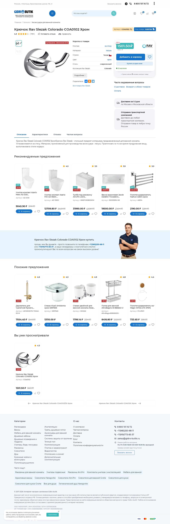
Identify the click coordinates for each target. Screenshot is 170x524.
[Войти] (135, 13)
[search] (113, 13)
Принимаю (52, 515)
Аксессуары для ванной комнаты (56, 434)
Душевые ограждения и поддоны (25, 440)
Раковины (19, 448)
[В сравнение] (35, 211)
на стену (108, 46)
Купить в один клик (134, 63)
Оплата (117, 91)
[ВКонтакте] (86, 81)
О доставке (119, 87)
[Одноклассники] (89, 81)
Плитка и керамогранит (56, 448)
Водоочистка (50, 451)
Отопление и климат (54, 454)
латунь (108, 50)
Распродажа (20, 427)
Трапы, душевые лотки (55, 430)
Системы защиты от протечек (58, 438)
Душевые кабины (22, 436)
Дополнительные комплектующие (53, 458)
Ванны (17, 430)
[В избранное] (149, 57)
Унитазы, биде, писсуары (25, 445)
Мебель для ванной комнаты (27, 433)
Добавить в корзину (131, 57)
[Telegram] (93, 81)
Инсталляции (51, 427)
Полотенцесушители (24, 463)
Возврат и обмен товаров (138, 87)
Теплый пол (50, 442)
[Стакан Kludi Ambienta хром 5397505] (56, 291)
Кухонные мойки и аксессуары (23, 458)
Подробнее (79, 75)
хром (109, 60)
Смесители (19, 451)
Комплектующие (52, 445)
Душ (16, 454)
